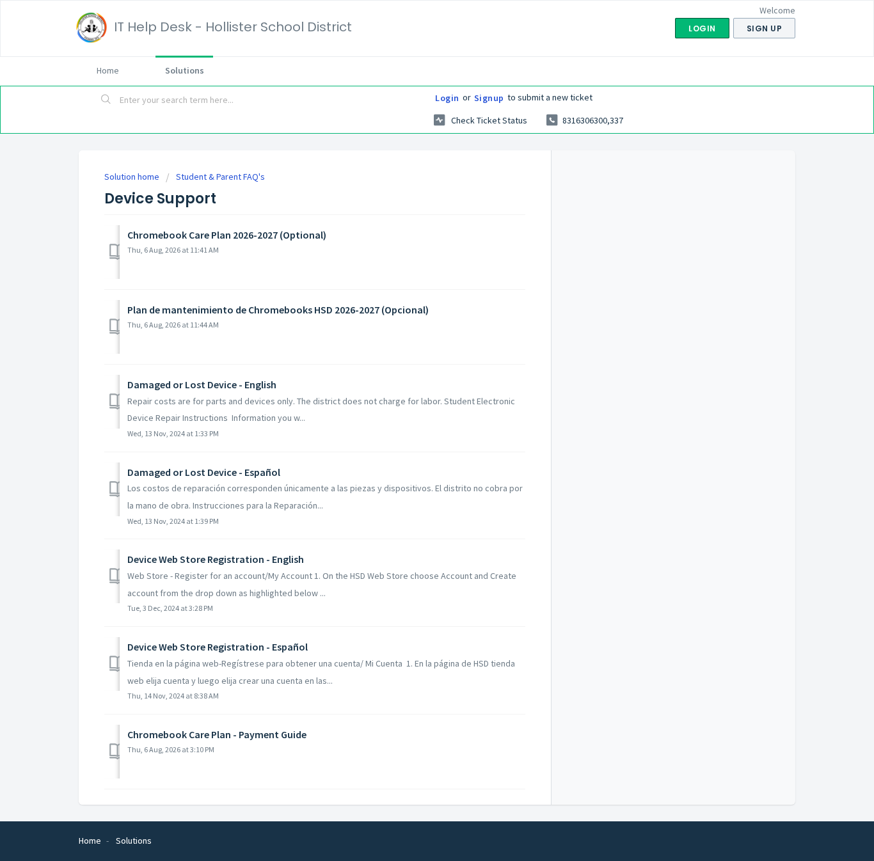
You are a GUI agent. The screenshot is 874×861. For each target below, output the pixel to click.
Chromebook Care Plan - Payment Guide (216, 734)
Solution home (132, 176)
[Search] (106, 100)
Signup (489, 98)
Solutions (184, 70)
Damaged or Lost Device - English (201, 384)
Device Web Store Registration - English (215, 559)
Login (447, 98)
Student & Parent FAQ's (220, 176)
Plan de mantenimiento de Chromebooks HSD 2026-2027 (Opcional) (278, 309)
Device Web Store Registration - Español (217, 646)
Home (108, 70)
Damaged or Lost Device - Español (203, 472)
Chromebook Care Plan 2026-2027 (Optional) (226, 234)
